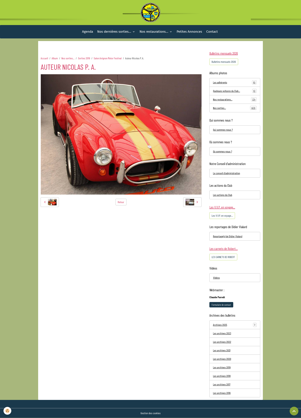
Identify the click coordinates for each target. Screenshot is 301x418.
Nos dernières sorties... (114, 32)
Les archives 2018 (222, 375)
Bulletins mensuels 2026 (224, 61)
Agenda (87, 32)
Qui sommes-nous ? (223, 129)
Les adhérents (234, 82)
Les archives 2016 (222, 393)
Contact (212, 32)
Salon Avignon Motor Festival (108, 58)
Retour (121, 202)
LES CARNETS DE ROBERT (223, 257)
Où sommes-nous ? (222, 151)
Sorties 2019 (84, 58)
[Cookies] (7, 411)
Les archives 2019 (222, 367)
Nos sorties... (67, 58)
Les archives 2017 (221, 384)
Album (55, 58)
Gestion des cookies (151, 413)
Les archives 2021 (221, 350)
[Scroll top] (294, 411)
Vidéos (216, 277)
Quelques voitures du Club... (234, 91)
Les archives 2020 (222, 358)
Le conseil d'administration (226, 173)
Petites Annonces (189, 32)
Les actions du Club (222, 194)
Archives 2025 (220, 324)
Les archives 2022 (222, 341)
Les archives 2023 (222, 333)
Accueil (44, 58)
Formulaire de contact (221, 304)
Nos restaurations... (154, 32)
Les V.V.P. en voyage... (222, 215)
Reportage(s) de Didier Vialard (227, 236)
